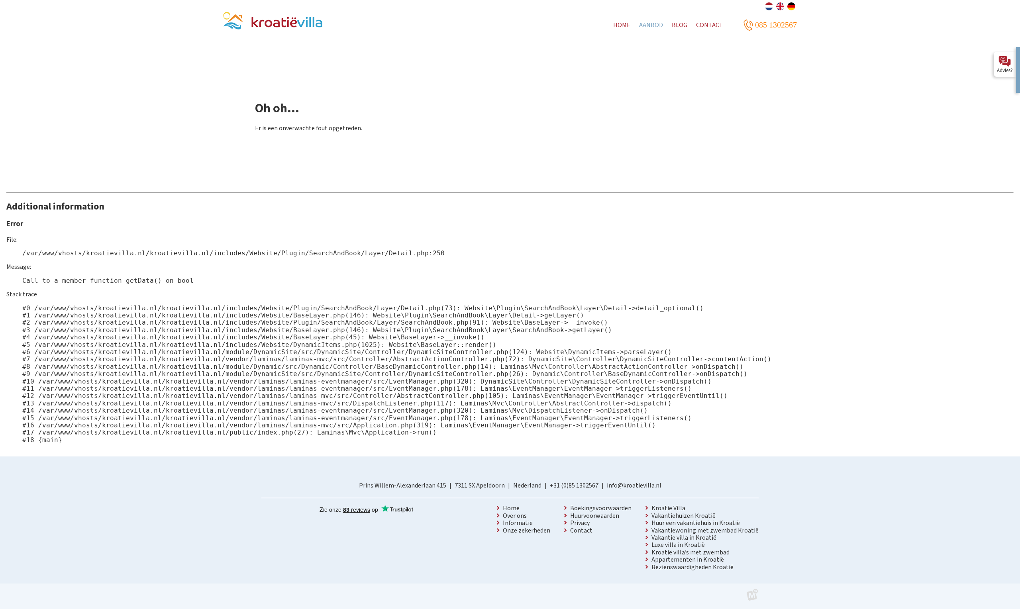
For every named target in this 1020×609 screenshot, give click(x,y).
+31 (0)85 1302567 (574, 485)
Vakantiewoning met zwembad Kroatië (705, 530)
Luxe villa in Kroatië (678, 544)
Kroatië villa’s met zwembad (690, 552)
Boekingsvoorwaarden (601, 508)
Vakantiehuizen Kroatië (683, 515)
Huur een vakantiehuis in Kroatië (695, 523)
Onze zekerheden (526, 530)
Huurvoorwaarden (594, 515)
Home (511, 508)
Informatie (518, 523)
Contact (581, 530)
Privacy (580, 523)
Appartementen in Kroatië (687, 559)
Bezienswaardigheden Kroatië (692, 567)
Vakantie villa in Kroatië (683, 537)
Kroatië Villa (668, 508)
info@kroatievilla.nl (634, 485)
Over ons (515, 515)
